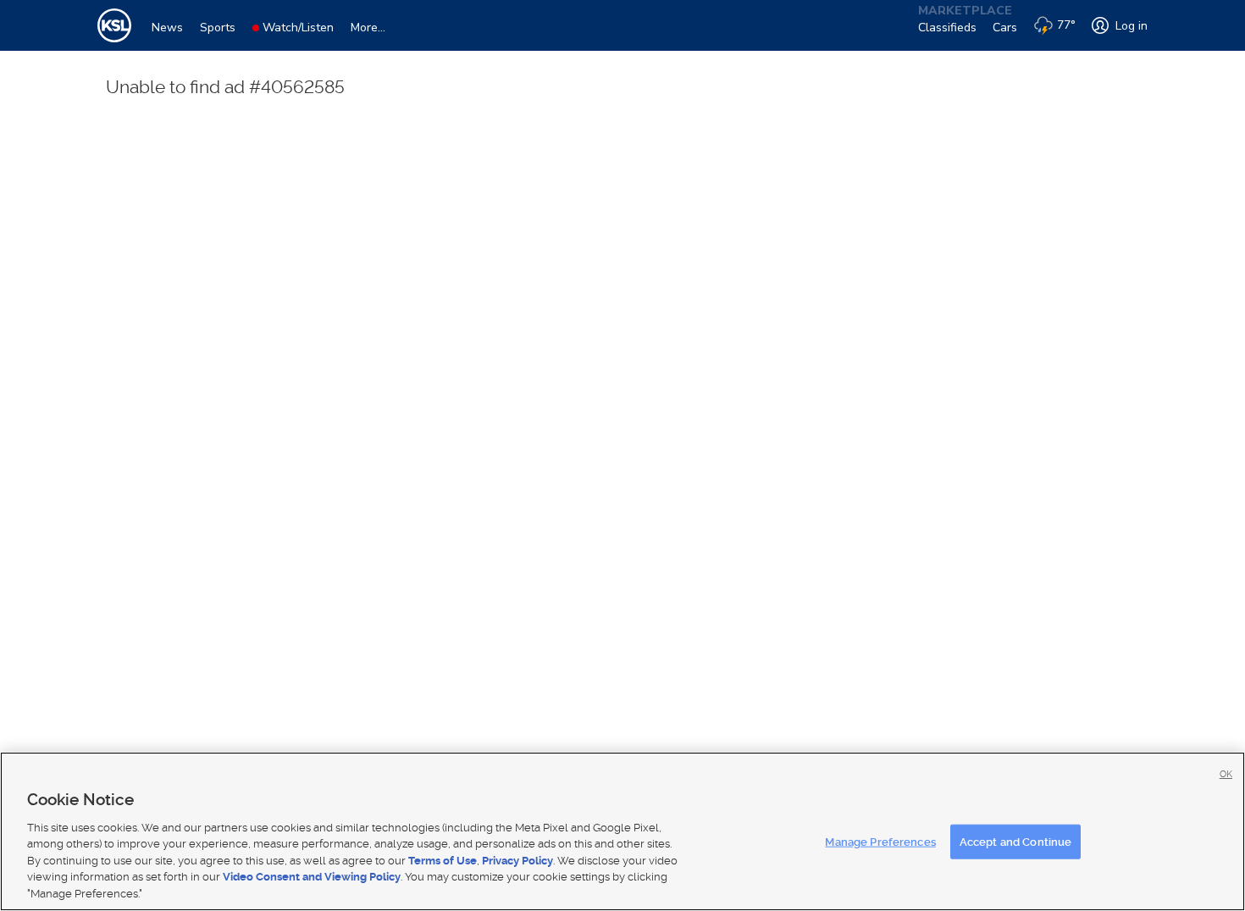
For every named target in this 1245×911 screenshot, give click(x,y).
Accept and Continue (1015, 841)
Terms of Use (442, 860)
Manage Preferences (880, 841)
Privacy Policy (517, 860)
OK (1226, 774)
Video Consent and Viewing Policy (312, 877)
